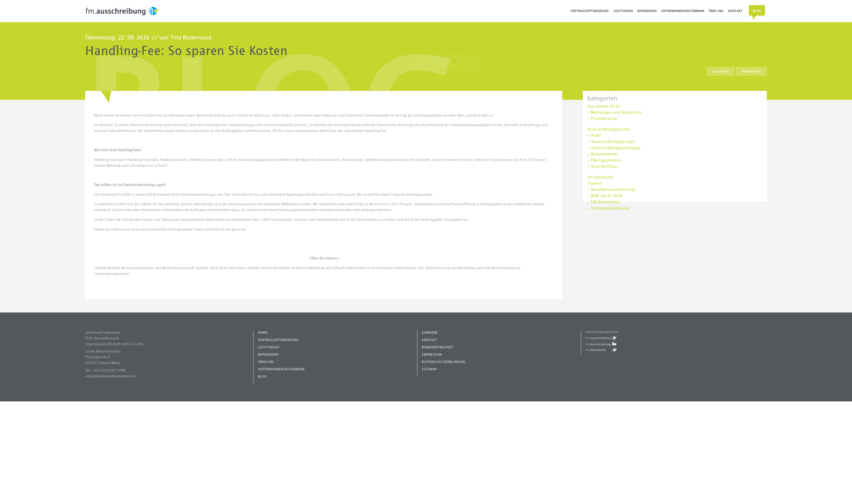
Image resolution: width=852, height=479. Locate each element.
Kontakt (735, 11)
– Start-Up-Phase (602, 166)
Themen (594, 183)
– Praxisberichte (602, 118)
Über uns (716, 11)
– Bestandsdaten (602, 154)
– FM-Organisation (604, 160)
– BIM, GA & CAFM (604, 195)
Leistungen (623, 11)
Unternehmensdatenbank (682, 11)
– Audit (594, 135)
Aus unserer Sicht (603, 106)
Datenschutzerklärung (443, 362)
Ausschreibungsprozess (609, 129)
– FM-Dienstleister (603, 202)
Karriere (430, 332)
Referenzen (647, 11)
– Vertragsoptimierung (608, 208)
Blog (757, 11)
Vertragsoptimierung (589, 11)
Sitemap (429, 369)
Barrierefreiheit (438, 347)
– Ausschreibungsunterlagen (613, 148)
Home (263, 332)
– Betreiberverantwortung (611, 189)
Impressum (432, 354)
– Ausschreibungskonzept (611, 141)
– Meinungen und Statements (614, 112)
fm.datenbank (600, 177)
